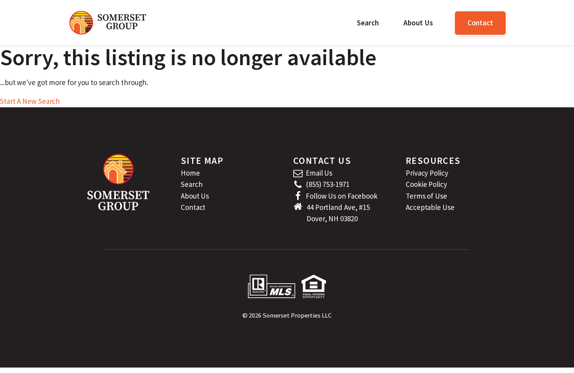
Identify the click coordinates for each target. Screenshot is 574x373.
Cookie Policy (426, 184)
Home (190, 173)
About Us (418, 22)
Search (367, 22)
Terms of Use (426, 196)
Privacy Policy (427, 173)
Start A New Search (30, 101)
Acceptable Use (430, 207)
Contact (480, 22)
